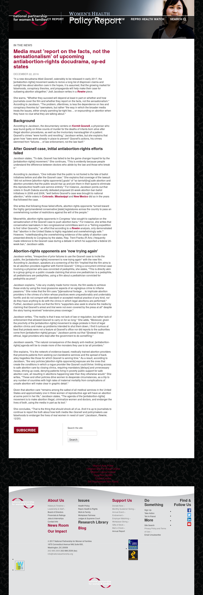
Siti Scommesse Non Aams (103, 481)
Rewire (76, 228)
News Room (58, 525)
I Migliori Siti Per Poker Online (103, 469)
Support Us (122, 500)
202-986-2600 (54, 550)
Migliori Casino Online (103, 472)
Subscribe (26, 430)
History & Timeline (55, 505)
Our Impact (57, 531)
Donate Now (117, 505)
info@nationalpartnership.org (60, 553)
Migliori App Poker (103, 465)
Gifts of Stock (117, 524)
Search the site (75, 427)
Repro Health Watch (147, 19)
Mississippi (61, 196)
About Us (56, 500)
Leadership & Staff (56, 508)
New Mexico (81, 196)
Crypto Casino (103, 478)
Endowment (117, 515)
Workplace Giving (120, 521)
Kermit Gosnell (81, 126)
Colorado (47, 196)
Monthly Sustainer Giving (123, 508)
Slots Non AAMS (103, 475)
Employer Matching (120, 518)
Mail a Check (118, 528)
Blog (82, 527)
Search (176, 19)
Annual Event (118, 512)
